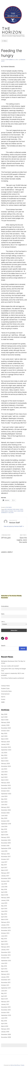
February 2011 (5, 1001)
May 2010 (4, 1020)
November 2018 (6, 843)
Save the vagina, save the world (22, 538)
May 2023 (4, 774)
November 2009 (6, 1037)
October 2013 (5, 933)
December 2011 (5, 979)
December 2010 (5, 1007)
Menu (5, 41)
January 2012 (5, 977)
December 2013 (5, 927)
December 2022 (6, 785)
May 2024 (4, 755)
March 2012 (4, 971)
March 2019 (4, 834)
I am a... (3, 621)
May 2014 (4, 914)
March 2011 (4, 999)
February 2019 (5, 837)
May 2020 (4, 818)
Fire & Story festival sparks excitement (12, 678)
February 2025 (5, 741)
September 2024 (6, 750)
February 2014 (5, 922)
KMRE (3, 702)
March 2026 (4, 720)
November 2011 (5, 982)
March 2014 (4, 919)
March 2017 (4, 870)
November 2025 (6, 728)
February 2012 (5, 974)
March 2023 (4, 780)
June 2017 (4, 862)
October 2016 (5, 881)
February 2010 (5, 1029)
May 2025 (4, 733)
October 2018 (5, 845)
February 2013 (5, 947)
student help (12, 511)
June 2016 (4, 886)
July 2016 (4, 884)
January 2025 (5, 744)
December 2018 (5, 840)
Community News (6, 691)
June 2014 (4, 911)
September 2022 (6, 793)
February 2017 (5, 873)
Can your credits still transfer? (10, 666)
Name (2, 614)
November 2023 (6, 766)
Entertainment (5, 694)
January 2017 (5, 875)
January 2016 (5, 900)
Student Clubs (5, 688)
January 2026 (5, 725)
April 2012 (4, 969)
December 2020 (6, 810)
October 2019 (5, 821)
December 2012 (5, 952)
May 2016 (4, 889)
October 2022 (5, 791)
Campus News (5, 685)
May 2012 (4, 966)
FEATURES (9, 507)
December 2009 (6, 1034)
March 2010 (4, 1026)
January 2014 (5, 925)
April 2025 (4, 736)
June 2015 (4, 903)
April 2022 (4, 802)
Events (3, 699)
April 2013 (4, 941)
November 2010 (6, 1010)
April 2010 (4, 1023)
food (21, 509)
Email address (5, 606)
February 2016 (5, 897)
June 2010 (4, 1018)
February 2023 (5, 782)
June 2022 (4, 796)
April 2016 (4, 892)
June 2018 (4, 851)
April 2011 (4, 996)
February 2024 (5, 763)
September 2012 (6, 960)
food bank (4, 511)
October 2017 (5, 859)
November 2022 (6, 788)
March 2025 (4, 739)
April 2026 (4, 717)
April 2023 (4, 777)
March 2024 (4, 761)
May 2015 (4, 906)
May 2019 (4, 829)
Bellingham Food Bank (12, 509)
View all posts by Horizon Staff (13, 526)
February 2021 (5, 807)
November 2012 (6, 955)
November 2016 (6, 878)
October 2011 (5, 985)
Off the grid (5, 536)
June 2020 (4, 815)
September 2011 (6, 988)
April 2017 (4, 867)
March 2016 (4, 895)
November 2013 (6, 930)
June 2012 (4, 963)
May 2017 (4, 865)
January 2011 (5, 1004)
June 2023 (4, 771)
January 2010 (5, 1031)
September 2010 (6, 1015)
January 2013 (5, 949)
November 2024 (6, 747)
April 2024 (4, 758)
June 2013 (4, 936)
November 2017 (5, 856)
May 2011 (4, 993)
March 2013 (4, 944)
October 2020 (5, 813)
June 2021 (4, 804)
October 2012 (5, 958)
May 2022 (4, 799)
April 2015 (4, 908)
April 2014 (4, 917)
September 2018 (6, 848)
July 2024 (4, 752)
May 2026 (4, 714)
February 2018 (5, 854)
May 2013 (4, 938)
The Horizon (12, 30)
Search (3, 645)
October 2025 (5, 730)
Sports (3, 696)
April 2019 (4, 832)
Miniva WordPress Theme (17, 1065)
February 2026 (5, 722)
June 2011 (4, 990)
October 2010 (5, 1012)
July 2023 (4, 769)
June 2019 (4, 826)
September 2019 (6, 823)
